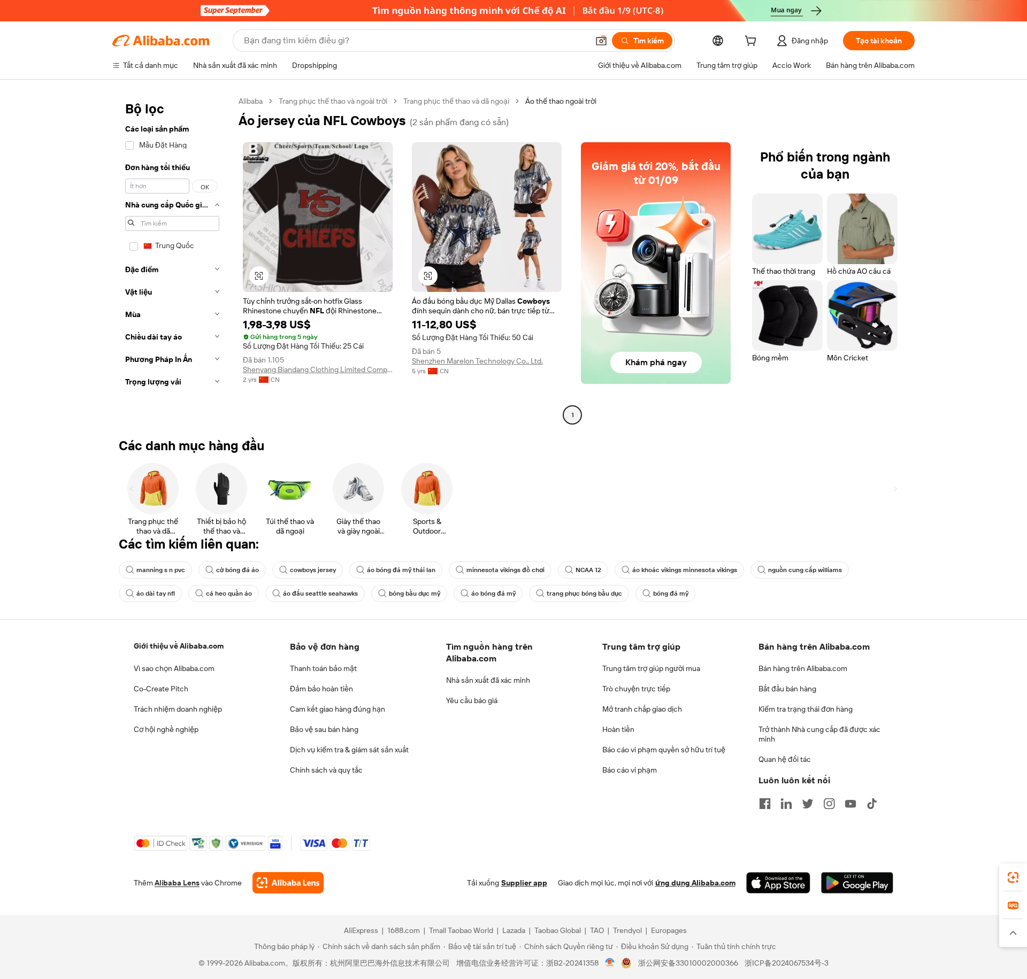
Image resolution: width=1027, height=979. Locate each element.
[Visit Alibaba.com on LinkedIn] (786, 803)
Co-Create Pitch (161, 688)
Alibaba (251, 101)
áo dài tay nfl (155, 593)
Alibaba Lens (177, 882)
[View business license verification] (610, 963)
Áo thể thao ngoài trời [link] (560, 101)
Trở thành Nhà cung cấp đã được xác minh (819, 734)
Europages (669, 930)
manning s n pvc (160, 570)
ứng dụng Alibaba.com (695, 882)
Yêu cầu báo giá (471, 700)
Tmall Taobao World (461, 930)
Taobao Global (557, 930)
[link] (1013, 877)
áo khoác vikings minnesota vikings (684, 570)
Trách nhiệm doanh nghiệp (178, 709)
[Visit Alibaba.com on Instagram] (829, 803)
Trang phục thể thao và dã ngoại (456, 101)
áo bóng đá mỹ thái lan (401, 570)
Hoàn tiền (618, 729)
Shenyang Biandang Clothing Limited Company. (318, 369)
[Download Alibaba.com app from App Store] (778, 882)
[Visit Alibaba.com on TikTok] (871, 803)
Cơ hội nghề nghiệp (166, 729)
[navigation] (172, 259)
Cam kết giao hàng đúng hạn (337, 709)
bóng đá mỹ (670, 593)
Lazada (513, 930)
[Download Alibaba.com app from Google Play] (857, 882)
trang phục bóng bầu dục (584, 593)
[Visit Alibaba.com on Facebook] (764, 803)
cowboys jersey (313, 570)
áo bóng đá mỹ (493, 593)
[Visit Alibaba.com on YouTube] (850, 803)
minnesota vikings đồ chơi (505, 570)
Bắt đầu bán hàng (787, 688)
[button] (601, 40)
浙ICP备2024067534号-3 (787, 963)
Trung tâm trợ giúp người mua (651, 668)
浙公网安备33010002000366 (688, 963)
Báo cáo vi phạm (629, 770)
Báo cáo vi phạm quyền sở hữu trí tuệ (663, 749)
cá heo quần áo (229, 593)
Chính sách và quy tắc (326, 770)
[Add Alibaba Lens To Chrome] (288, 882)
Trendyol (627, 930)
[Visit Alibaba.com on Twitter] (807, 803)
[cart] (753, 42)
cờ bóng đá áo (237, 570)
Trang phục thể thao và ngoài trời (333, 101)
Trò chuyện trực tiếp (636, 688)
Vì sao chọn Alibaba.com (174, 668)
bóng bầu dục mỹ (414, 593)
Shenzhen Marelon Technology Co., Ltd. (477, 361)
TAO (597, 930)
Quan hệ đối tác (784, 759)
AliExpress (361, 930)
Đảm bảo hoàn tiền (321, 688)
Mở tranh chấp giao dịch (642, 709)
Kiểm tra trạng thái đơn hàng (805, 709)
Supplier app (524, 882)
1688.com (403, 930)
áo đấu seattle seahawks (320, 593)
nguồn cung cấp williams (805, 570)
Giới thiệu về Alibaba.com (179, 646)
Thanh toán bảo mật (323, 668)
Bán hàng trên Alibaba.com (802, 668)
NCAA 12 (588, 570)
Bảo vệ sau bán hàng (324, 729)
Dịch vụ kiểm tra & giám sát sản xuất (349, 749)
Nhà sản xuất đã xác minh (488, 680)
